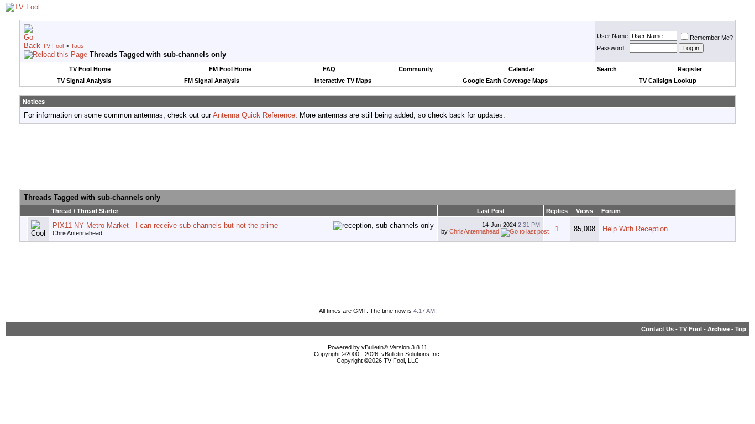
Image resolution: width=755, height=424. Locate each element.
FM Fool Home (230, 69)
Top (740, 329)
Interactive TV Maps (342, 80)
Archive (718, 329)
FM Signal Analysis (211, 80)
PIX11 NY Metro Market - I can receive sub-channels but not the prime (165, 225)
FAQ (329, 69)
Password (610, 48)
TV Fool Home (90, 69)
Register (690, 69)
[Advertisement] (377, 157)
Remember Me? (711, 37)
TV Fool (53, 46)
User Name (612, 36)
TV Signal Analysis (84, 80)
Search (607, 69)
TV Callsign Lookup (667, 80)
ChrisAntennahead (77, 233)
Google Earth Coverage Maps (505, 80)
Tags (77, 46)
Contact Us (657, 329)
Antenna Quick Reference (254, 115)
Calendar (521, 69)
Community (416, 69)
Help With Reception (635, 229)
